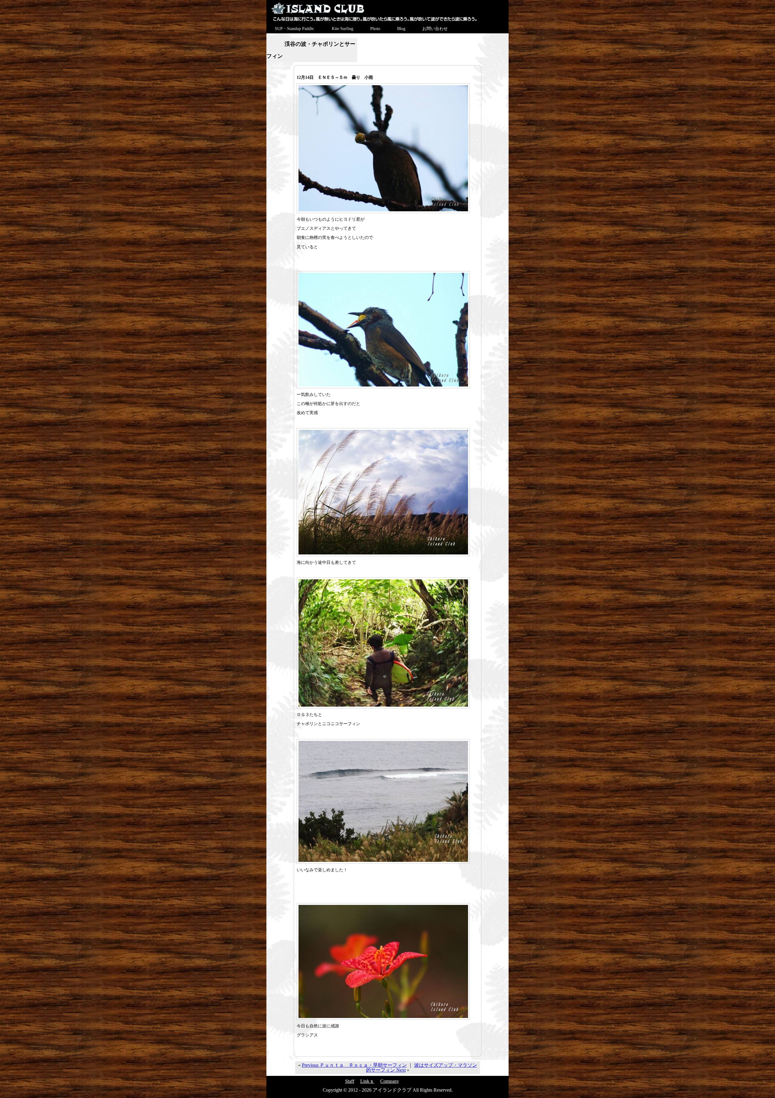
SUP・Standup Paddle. (295, 28)
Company (389, 1081)
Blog (401, 28)
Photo (375, 28)
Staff (349, 1081)
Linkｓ (367, 1081)
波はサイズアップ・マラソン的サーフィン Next (421, 1068)
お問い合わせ (435, 28)
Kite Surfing (342, 28)
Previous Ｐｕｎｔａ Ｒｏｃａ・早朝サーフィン (354, 1065)
